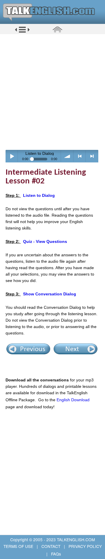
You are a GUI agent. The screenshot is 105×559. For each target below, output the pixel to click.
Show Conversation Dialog (49, 294)
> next (92, 156)
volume (67, 156)
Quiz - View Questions (45, 241)
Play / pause (12, 156)
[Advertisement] (52, 91)
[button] (22, 32)
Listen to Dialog (39, 195)
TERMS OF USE (19, 546)
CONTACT (51, 546)
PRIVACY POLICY (84, 546)
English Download (73, 399)
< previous (79, 156)
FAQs (55, 554)
